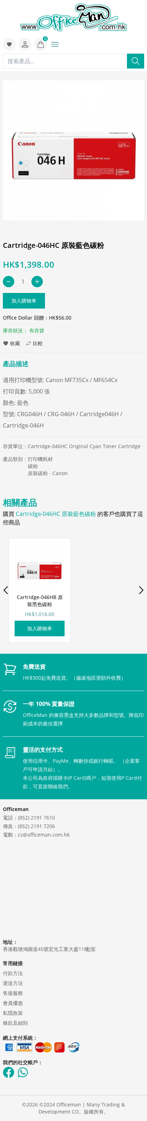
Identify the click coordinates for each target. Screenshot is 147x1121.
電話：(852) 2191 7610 (29, 817)
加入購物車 (23, 300)
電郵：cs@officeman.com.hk (36, 834)
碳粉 (33, 466)
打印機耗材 (40, 459)
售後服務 (13, 993)
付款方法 (13, 973)
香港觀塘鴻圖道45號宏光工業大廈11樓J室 (49, 949)
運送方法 (13, 983)
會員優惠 (13, 1003)
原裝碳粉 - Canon (48, 473)
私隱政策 (13, 1013)
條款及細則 (15, 1022)
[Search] (135, 61)
